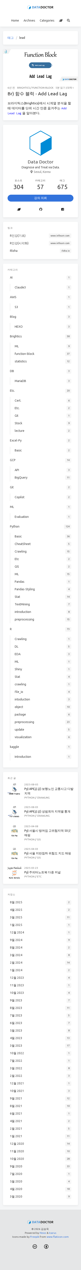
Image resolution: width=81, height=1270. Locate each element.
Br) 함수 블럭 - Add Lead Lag (37, 93)
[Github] (41, 209)
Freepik (34, 1236)
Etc (39, 876)
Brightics (23, 87)
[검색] (68, 20)
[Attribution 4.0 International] (46, 1247)
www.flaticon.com (58, 1236)
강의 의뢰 (40, 198)
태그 (11, 37)
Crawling (43, 797)
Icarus (52, 1232)
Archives (29, 20)
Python (29, 797)
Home (15, 20)
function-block (42, 87)
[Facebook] (62, 209)
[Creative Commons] (35, 1247)
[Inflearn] (61, 20)
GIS (39, 839)
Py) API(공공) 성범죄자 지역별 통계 (47, 811)
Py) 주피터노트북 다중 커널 (42, 872)
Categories (47, 20)
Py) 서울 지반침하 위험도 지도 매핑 (47, 853)
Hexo (43, 1232)
